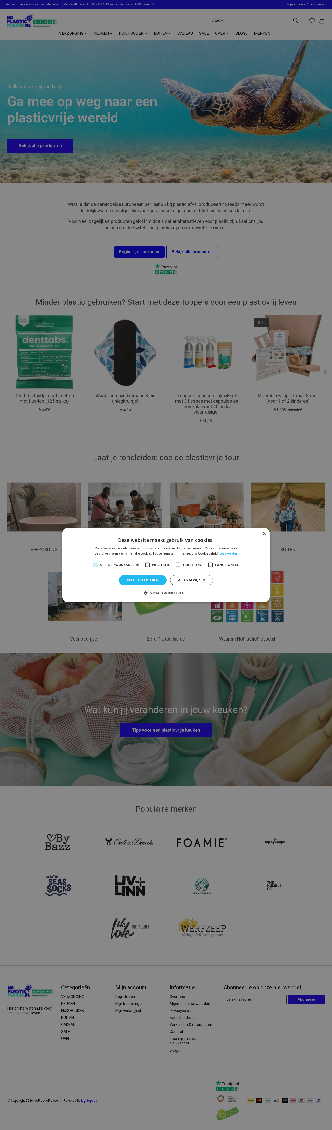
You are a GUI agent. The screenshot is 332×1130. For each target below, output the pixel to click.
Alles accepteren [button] (142, 580)
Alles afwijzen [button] (191, 580)
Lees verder (228, 553)
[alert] (166, 565)
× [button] (264, 533)
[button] (166, 593)
